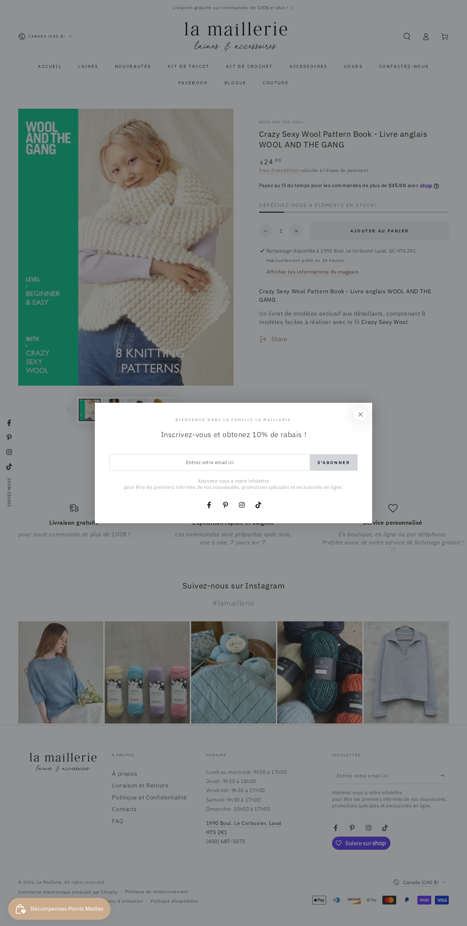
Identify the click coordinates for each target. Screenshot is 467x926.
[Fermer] (360, 414)
